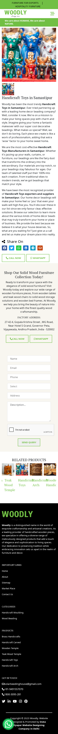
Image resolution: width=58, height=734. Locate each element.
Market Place (8, 588)
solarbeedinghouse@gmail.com (22, 684)
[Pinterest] (26, 701)
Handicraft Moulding (13, 612)
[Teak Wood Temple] (8, 469)
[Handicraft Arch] (36, 469)
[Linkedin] (9, 701)
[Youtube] (15, 701)
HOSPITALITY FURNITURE (28, 6)
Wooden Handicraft (51, 482)
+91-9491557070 (13, 689)
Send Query (29, 442)
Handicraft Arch (37, 482)
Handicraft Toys (23, 482)
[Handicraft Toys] (22, 469)
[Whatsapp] (8, 724)
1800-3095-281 (12, 694)
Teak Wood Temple (9, 485)
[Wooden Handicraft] (50, 469)
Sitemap (6, 582)
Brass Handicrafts (11, 636)
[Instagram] (20, 701)
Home (5, 570)
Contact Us (7, 594)
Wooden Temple (10, 648)
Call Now (14, 257)
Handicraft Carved (11, 642)
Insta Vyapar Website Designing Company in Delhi (29, 725)
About (5, 576)
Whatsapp (38, 257)
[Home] (17, 515)
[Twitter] (3, 701)
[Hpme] (16, 13)
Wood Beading (9, 618)
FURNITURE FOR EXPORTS (25, 3)
